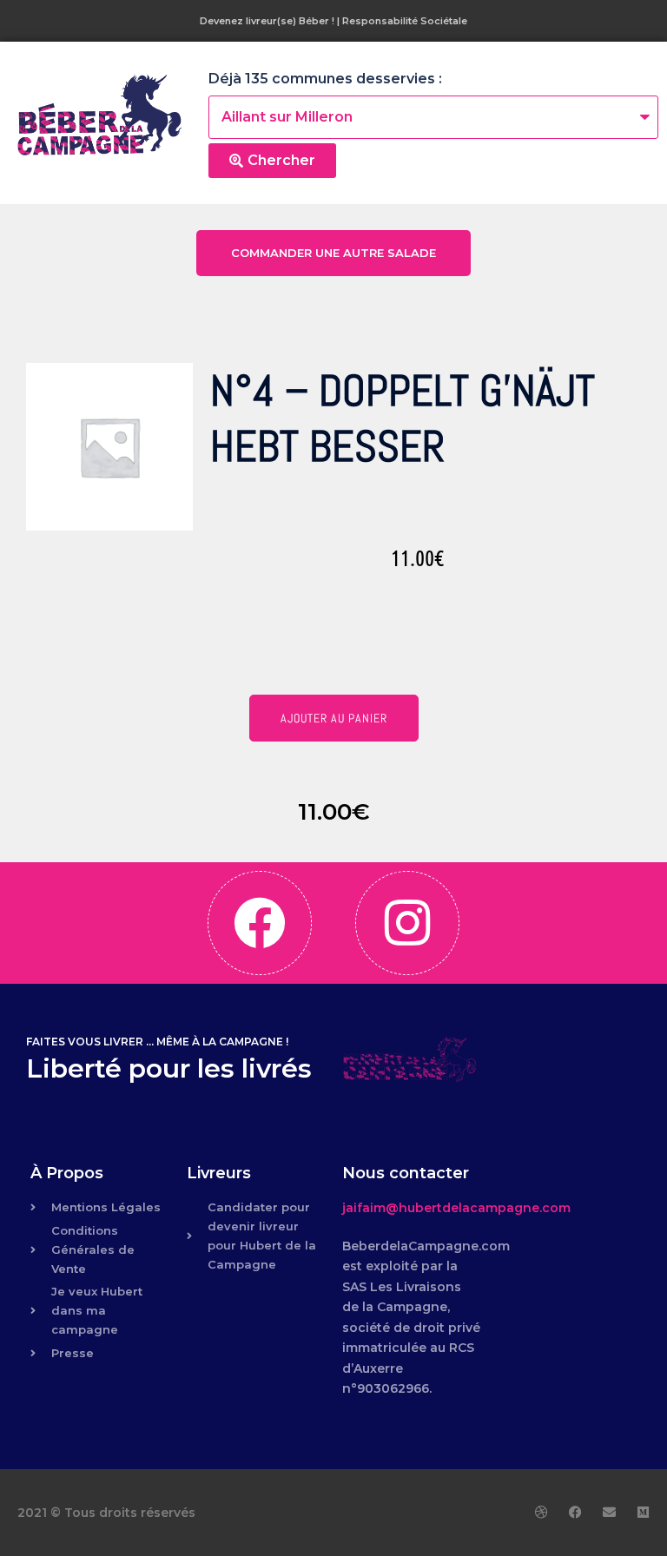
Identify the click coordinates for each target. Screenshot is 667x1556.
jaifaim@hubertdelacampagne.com (456, 1208)
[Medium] (643, 1512)
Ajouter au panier (334, 718)
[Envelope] (609, 1512)
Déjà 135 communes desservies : (325, 78)
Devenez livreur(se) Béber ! (267, 21)
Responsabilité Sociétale (404, 21)
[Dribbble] (541, 1512)
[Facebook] (260, 923)
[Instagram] (407, 923)
